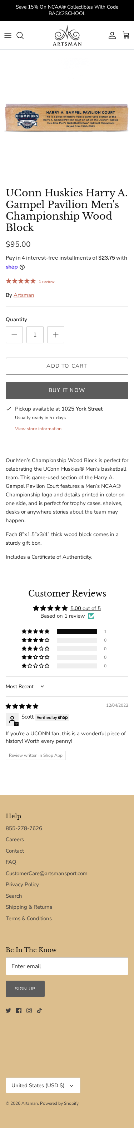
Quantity (16, 319)
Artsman (24, 295)
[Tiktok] (39, 1010)
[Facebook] (18, 1010)
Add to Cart (66, 365)
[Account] (110, 35)
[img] (22, 706)
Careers (15, 839)
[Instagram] (29, 1010)
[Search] (23, 35)
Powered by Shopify (59, 1103)
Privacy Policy (22, 884)
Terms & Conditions (29, 918)
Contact (15, 850)
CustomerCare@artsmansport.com (47, 873)
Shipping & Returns (29, 907)
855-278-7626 (24, 828)
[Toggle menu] (8, 35)
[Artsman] (67, 35)
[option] (67, 117)
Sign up (25, 989)
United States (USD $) (38, 1085)
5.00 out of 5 (85, 608)
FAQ (11, 861)
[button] (36, 631)
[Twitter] (8, 1010)
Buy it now (67, 390)
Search (14, 895)
